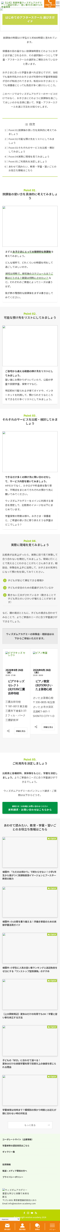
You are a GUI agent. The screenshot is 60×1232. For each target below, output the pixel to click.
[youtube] (32, 1213)
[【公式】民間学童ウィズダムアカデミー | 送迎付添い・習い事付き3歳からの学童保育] (22, 4)
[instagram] (28, 1213)
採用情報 (6, 1164)
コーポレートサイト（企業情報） (18, 1139)
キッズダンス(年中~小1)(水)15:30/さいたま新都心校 (44, 687)
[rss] (35, 1213)
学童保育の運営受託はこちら (15, 1145)
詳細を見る (20, 727)
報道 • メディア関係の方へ (14, 1170)
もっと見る (30, 1125)
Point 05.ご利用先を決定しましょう (27, 161)
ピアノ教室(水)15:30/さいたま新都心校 (16, 685)
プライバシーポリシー (12, 1177)
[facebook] (24, 1213)
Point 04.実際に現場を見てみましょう (28, 156)
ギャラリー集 (8, 1151)
